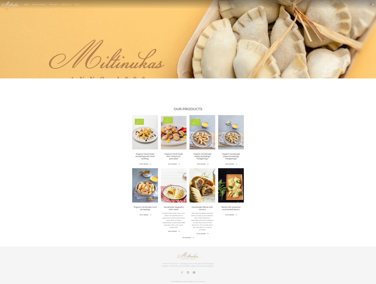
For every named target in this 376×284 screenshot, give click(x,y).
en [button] (373, 4)
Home (26, 4)
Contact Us (66, 4)
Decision (202, 281)
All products (187, 237)
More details (143, 164)
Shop (77, 4)
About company (39, 4)
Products (53, 4)
